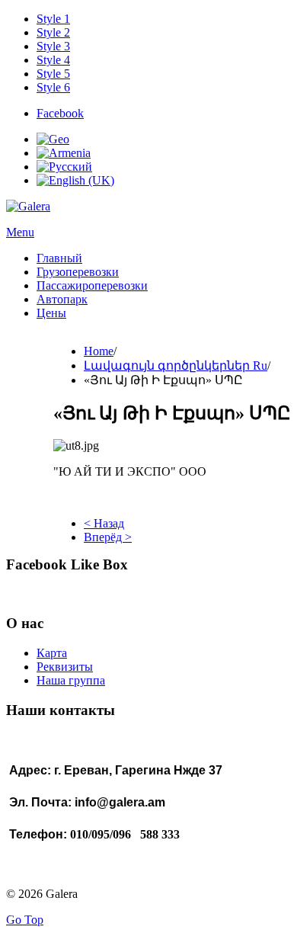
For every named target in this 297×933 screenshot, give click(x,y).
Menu (20, 232)
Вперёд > (108, 537)
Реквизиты (65, 666)
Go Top (24, 919)
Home (98, 351)
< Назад (104, 523)
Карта (52, 652)
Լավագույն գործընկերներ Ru (175, 365)
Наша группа (71, 680)
